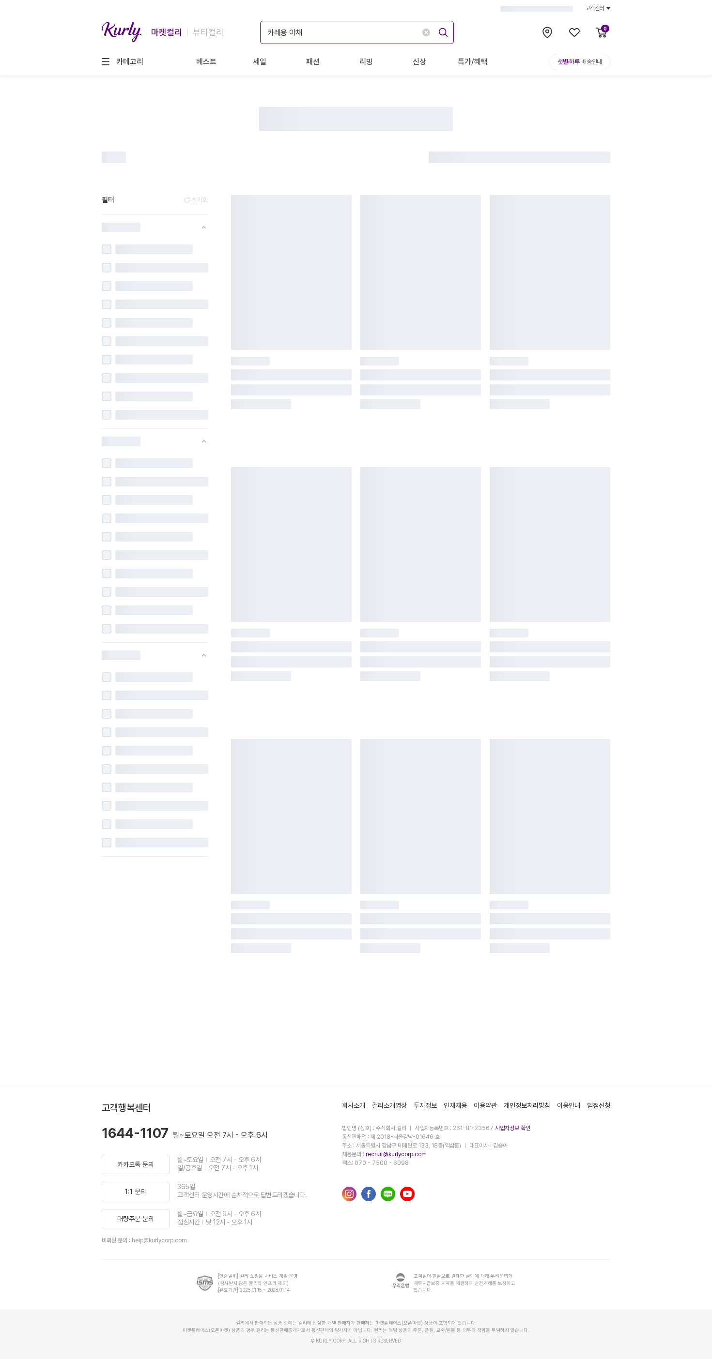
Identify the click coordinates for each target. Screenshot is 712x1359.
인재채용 (455, 1105)
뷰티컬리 (208, 32)
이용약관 (485, 1105)
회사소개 (353, 1105)
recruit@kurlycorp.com (396, 1154)
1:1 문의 (135, 1191)
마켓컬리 (166, 32)
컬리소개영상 (389, 1105)
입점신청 (598, 1105)
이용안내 (568, 1105)
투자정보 (425, 1105)
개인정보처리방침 (527, 1105)
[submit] (441, 31)
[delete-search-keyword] (426, 32)
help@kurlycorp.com (159, 1240)
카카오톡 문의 (135, 1164)
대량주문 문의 (135, 1219)
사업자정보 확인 (512, 1128)
